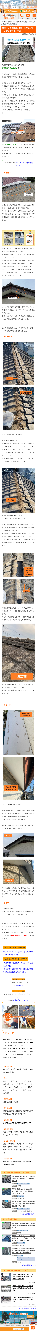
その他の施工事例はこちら (28, 1214)
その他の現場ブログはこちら (27, 1308)
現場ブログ (10, 22)
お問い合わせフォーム (21, 1000)
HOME (4, 22)
